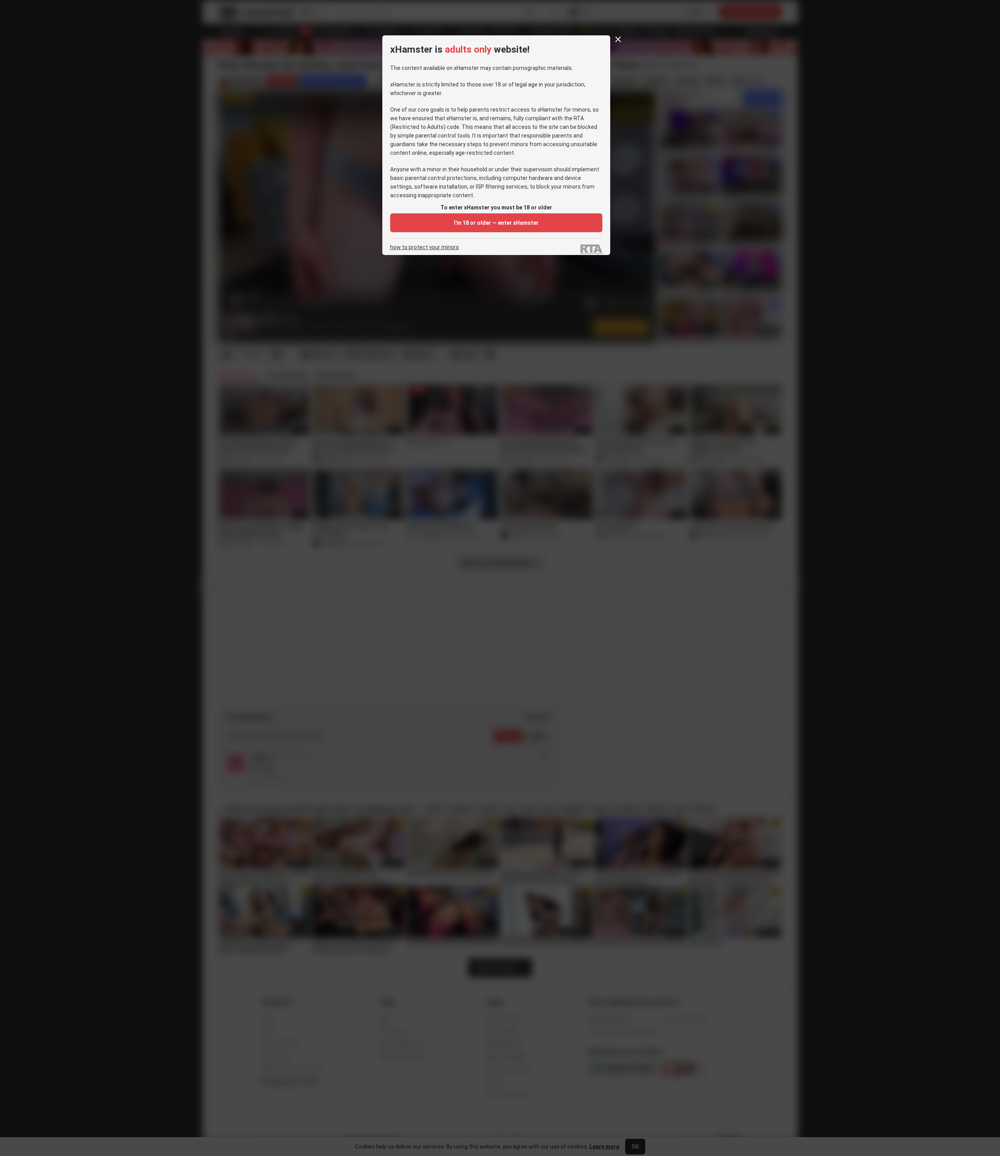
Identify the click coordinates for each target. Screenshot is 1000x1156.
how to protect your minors (424, 247)
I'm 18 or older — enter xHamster (496, 223)
